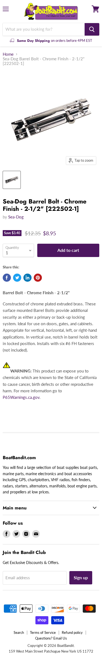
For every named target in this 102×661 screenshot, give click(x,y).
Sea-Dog (16, 216)
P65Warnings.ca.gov (21, 397)
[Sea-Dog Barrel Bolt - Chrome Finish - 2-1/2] (11, 180)
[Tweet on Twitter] (17, 278)
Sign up (81, 577)
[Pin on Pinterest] (38, 278)
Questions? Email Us (51, 638)
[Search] (92, 29)
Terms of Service (43, 632)
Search (19, 632)
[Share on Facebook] (7, 278)
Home (8, 54)
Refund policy (72, 632)
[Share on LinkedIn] (27, 278)
